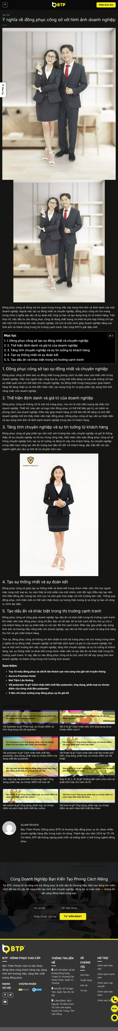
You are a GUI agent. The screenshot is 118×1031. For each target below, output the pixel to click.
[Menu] (5, 4)
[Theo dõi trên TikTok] (10, 994)
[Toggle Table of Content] (109, 335)
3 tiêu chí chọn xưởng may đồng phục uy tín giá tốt (39, 692)
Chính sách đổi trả (106, 1000)
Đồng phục (8, 375)
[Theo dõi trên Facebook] (5, 994)
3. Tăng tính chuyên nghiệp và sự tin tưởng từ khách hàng (48, 350)
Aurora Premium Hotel (22, 675)
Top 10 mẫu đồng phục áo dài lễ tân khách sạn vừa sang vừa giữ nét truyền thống (57, 671)
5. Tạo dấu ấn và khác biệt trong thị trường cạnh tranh (45, 359)
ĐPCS (79, 327)
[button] (3, 89)
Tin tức (6, 15)
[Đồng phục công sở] (59, 5)
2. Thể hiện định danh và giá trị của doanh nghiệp (42, 345)
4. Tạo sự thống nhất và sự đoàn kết (32, 355)
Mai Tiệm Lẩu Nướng (21, 680)
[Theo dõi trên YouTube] (5, 1002)
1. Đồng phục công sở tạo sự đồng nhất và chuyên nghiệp (47, 340)
